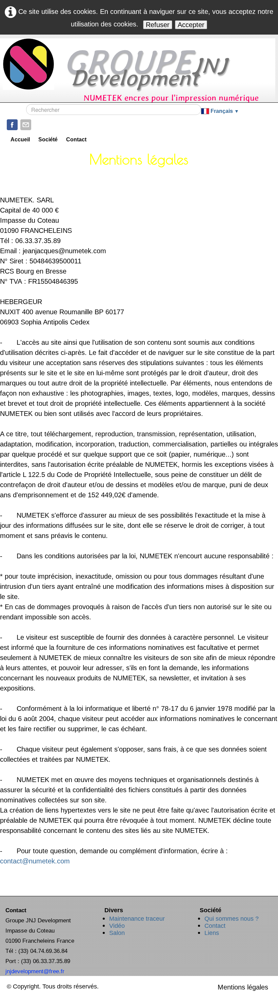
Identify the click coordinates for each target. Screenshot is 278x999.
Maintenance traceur (137, 918)
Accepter (191, 24)
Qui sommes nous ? (231, 918)
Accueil (20, 139)
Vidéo (117, 925)
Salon (117, 933)
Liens (211, 933)
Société (48, 139)
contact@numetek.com (35, 861)
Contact (76, 139)
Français (225, 111)
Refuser (158, 24)
